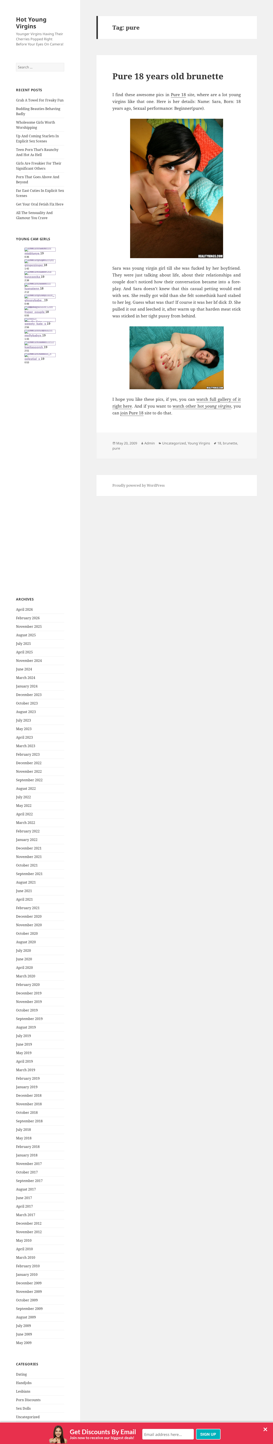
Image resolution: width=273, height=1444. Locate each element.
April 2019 (24, 1061)
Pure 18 (178, 94)
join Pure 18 (132, 413)
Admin (149, 443)
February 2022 (28, 831)
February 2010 (28, 1266)
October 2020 (27, 933)
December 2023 (29, 694)
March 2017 (25, 1214)
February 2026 (28, 618)
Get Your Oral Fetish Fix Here (40, 204)
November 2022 (29, 771)
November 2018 (29, 1104)
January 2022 (27, 839)
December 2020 (29, 916)
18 (219, 443)
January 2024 (27, 686)
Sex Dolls (23, 1408)
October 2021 (27, 865)
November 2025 (29, 626)
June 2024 (24, 669)
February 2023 (28, 754)
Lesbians (23, 1391)
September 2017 (29, 1180)
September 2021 (29, 873)
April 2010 (24, 1249)
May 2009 (24, 1342)
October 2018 (27, 1112)
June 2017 (24, 1197)
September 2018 (29, 1121)
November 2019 (29, 1001)
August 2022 (26, 788)
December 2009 (29, 1283)
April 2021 (24, 899)
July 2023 (23, 720)
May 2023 (24, 728)
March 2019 (25, 1070)
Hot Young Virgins (31, 22)
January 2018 (27, 1155)
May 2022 (24, 805)
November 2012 (29, 1232)
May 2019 (24, 1052)
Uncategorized (28, 1417)
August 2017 (26, 1189)
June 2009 (24, 1334)
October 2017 (27, 1172)
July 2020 (23, 950)
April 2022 (24, 814)
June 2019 (24, 1044)
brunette (230, 443)
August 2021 (26, 882)
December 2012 (29, 1223)
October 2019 (27, 1010)
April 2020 (24, 967)
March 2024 (25, 677)
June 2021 (24, 890)
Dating (21, 1374)
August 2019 (26, 1027)
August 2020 (26, 942)
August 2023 (26, 711)
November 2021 (29, 856)
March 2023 (25, 746)
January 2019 (27, 1087)
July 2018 (23, 1129)
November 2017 (29, 1163)
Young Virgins (199, 443)
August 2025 (26, 635)
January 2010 (27, 1274)
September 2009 (29, 1308)
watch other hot (202, 406)
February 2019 (28, 1078)
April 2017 (24, 1206)
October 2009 (27, 1300)
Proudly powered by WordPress (138, 485)
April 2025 (24, 652)
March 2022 (25, 822)
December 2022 (29, 763)
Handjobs (24, 1382)
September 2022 (29, 780)
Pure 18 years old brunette (167, 76)
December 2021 (29, 848)
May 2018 (24, 1138)
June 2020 (24, 959)
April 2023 (24, 737)
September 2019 (29, 1018)
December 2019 (29, 993)
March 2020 (25, 976)
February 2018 (28, 1146)
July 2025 (23, 643)
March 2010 (25, 1257)
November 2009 (29, 1291)
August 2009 (26, 1317)
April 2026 (24, 609)
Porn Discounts (28, 1400)
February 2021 (28, 908)
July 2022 (23, 797)
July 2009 (23, 1325)
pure (116, 448)
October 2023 (27, 703)
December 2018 (29, 1095)
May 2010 (24, 1240)
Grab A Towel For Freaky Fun (40, 100)
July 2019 (23, 1035)
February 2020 (28, 984)
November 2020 (29, 925)
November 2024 (29, 660)
